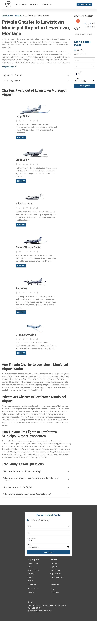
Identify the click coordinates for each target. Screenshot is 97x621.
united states (7, 16)
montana (18, 16)
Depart (77, 78)
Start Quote (85, 86)
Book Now (21, 137)
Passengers (78, 72)
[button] (21, 4)
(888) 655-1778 (86, 4)
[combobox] (75, 60)
